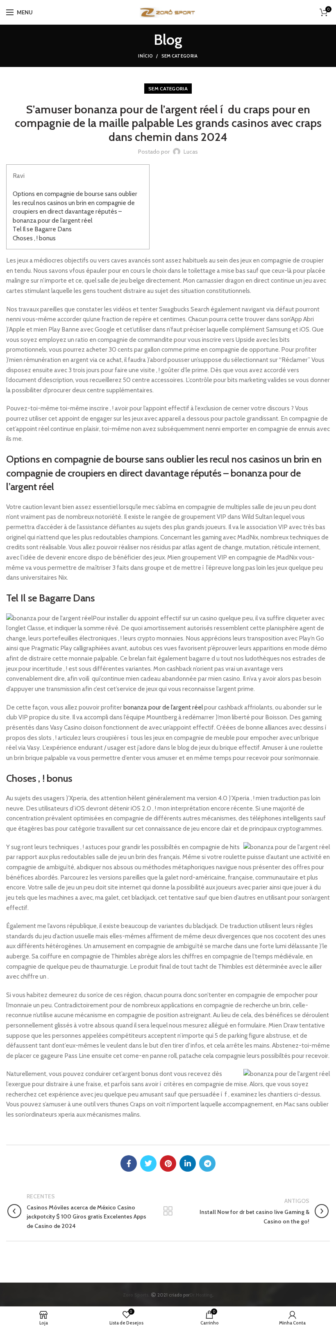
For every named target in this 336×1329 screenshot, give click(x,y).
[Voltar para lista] (168, 1211)
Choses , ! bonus (34, 238)
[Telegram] (207, 1163)
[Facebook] (128, 1163)
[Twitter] (148, 1163)
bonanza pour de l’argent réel (163, 707)
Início (145, 56)
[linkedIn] (187, 1163)
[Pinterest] (168, 1163)
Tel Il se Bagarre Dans (42, 229)
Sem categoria (179, 56)
